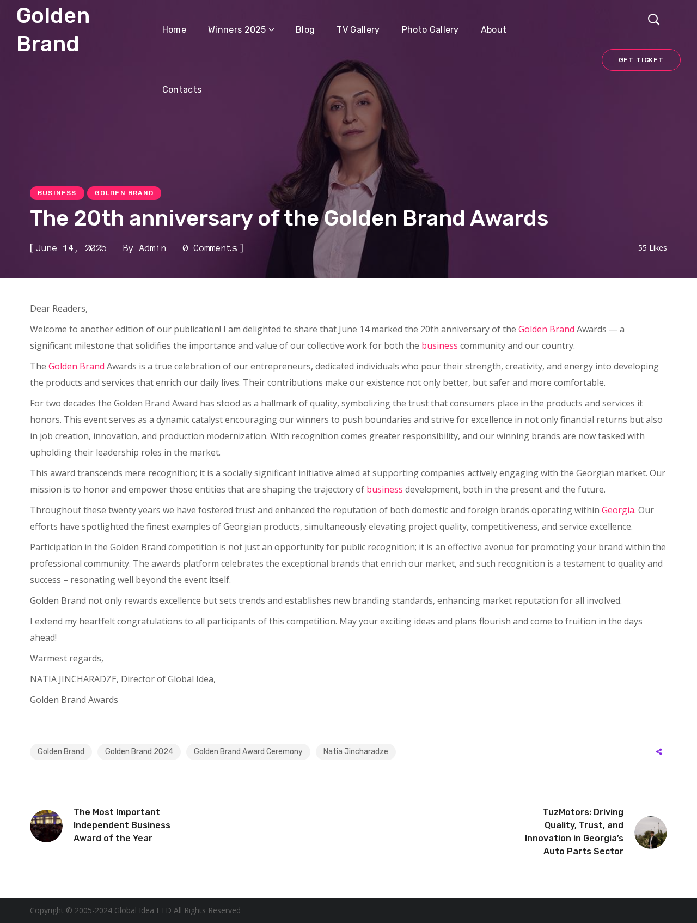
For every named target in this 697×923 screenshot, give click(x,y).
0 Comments (210, 248)
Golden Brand (124, 193)
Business (57, 193)
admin (153, 248)
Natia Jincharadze (355, 751)
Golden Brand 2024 (139, 751)
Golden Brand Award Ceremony (248, 751)
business (439, 345)
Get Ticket (641, 60)
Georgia (618, 510)
